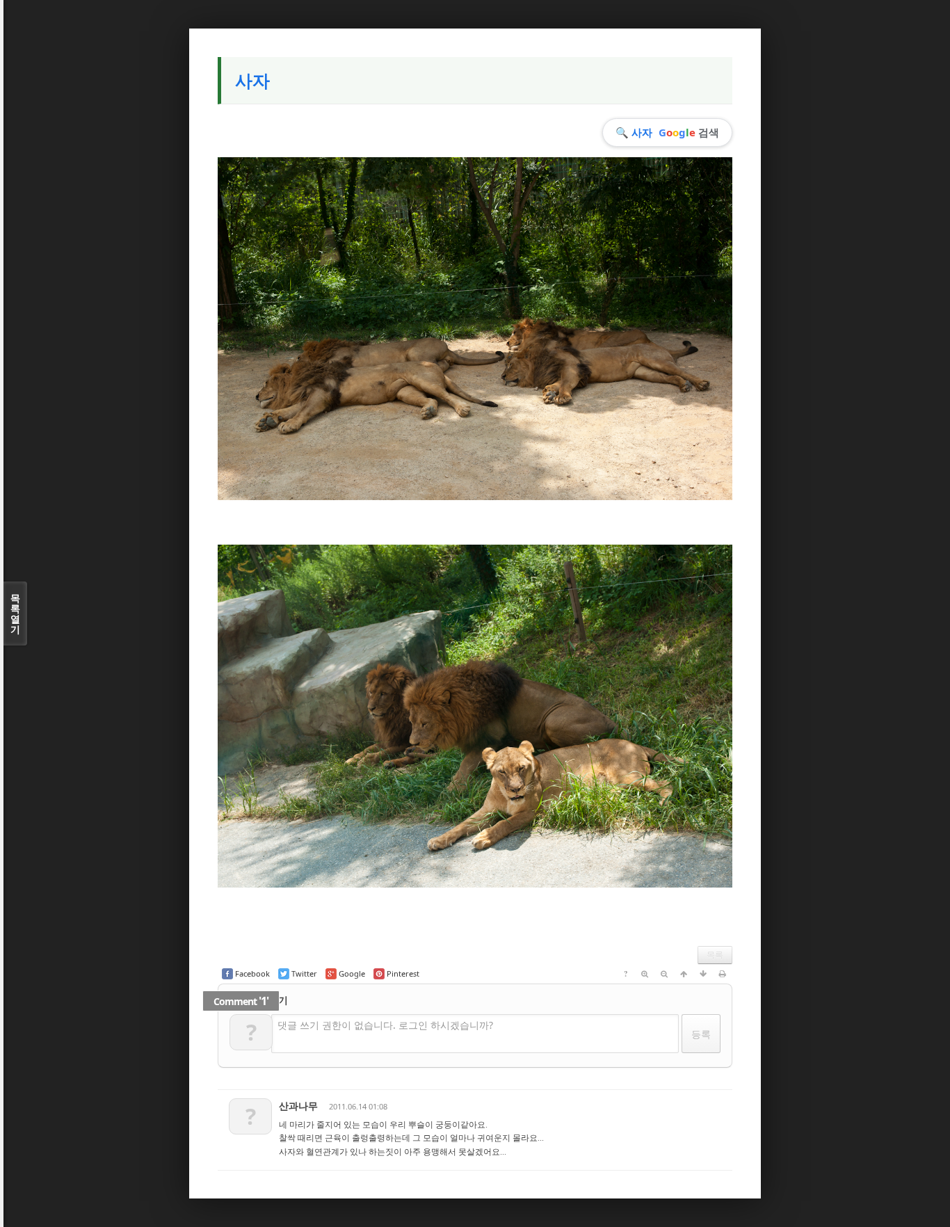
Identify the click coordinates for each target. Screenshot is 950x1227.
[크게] (644, 974)
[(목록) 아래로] (703, 974)
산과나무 (298, 1105)
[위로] (683, 974)
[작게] (664, 974)
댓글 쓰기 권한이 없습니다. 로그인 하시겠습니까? (385, 1025)
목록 (715, 955)
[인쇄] (722, 974)
